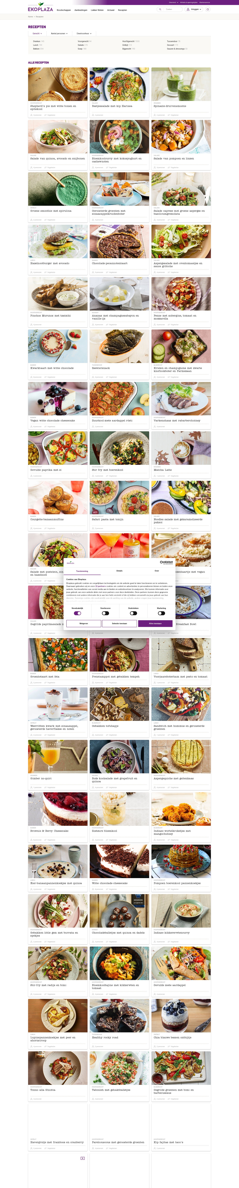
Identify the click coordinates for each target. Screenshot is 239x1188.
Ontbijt (125, 45)
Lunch (35, 45)
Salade (81, 45)
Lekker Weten (97, 10)
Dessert (170, 45)
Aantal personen (58, 33)
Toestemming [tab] (82, 571)
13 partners (100, 586)
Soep (80, 49)
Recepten (122, 10)
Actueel (110, 10)
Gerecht (36, 33)
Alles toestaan (155, 624)
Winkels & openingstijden (189, 2)
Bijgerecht (126, 49)
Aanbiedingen (81, 10)
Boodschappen (64, 10)
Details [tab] (120, 571)
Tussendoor (172, 41)
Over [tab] (157, 571)
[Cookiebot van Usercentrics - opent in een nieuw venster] (162, 562)
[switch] (105, 613)
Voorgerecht (83, 41)
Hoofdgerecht (128, 41)
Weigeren (84, 624)
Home (30, 17)
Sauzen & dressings (176, 49)
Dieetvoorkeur (83, 33)
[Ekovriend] (173, 2)
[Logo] (40, 6)
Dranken (36, 41)
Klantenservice (205, 2)
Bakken (36, 49)
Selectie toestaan (119, 624)
